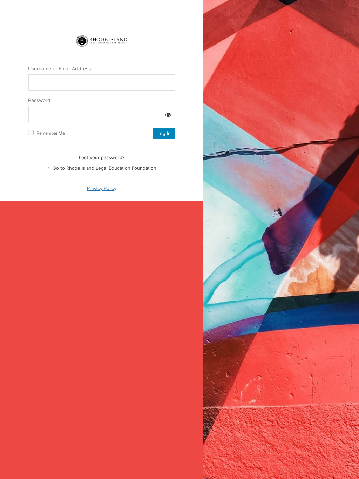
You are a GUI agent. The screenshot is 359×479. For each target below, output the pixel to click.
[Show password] (168, 114)
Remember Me (50, 133)
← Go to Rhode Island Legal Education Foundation (101, 168)
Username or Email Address (59, 69)
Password (39, 100)
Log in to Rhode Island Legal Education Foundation (101, 41)
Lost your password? (102, 157)
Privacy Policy (101, 188)
